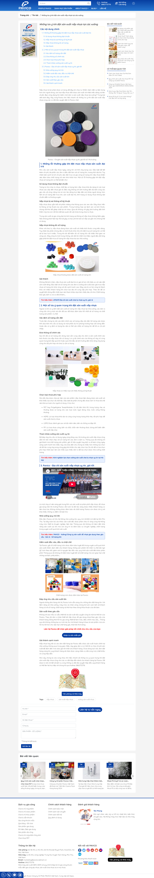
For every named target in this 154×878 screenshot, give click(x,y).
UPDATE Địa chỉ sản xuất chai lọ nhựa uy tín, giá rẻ (73, 300)
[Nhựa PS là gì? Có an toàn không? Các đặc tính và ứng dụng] (91, 770)
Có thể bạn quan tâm (116, 69)
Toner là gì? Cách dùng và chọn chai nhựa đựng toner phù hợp (126, 37)
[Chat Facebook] (14, 875)
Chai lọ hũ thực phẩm (26, 815)
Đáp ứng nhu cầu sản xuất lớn (58, 77)
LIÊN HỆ (103, 8)
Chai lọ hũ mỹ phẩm (26, 809)
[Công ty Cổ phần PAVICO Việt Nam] (28, 40)
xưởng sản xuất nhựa (86, 699)
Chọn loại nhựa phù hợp (55, 60)
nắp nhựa (50, 699)
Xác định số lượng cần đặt (56, 53)
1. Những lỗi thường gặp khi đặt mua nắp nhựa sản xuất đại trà (67, 33)
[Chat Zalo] (20, 875)
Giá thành (50, 46)
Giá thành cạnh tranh (54, 83)
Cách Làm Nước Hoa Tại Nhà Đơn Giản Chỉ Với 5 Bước (126, 53)
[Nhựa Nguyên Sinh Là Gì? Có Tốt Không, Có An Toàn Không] (120, 770)
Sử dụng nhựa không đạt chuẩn (58, 36)
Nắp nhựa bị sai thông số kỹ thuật (59, 40)
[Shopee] (96, 850)
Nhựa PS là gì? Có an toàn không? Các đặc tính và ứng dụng (120, 97)
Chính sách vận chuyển (57, 812)
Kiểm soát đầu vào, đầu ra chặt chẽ (60, 73)
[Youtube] (92, 850)
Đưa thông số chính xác (55, 56)
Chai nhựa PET (23, 838)
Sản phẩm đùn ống (25, 832)
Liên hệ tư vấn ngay (90, 709)
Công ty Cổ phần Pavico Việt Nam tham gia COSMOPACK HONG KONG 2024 (121, 86)
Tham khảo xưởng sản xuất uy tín (59, 63)
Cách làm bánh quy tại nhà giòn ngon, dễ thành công (125, 45)
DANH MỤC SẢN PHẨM (63, 8)
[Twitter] (84, 850)
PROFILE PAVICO (44, 8)
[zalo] (79, 854)
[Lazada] (100, 850)
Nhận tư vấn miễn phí (72, 635)
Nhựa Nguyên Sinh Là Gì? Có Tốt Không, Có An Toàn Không (120, 781)
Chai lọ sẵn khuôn (25, 817)
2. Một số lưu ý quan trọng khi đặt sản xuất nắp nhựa (64, 50)
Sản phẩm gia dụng (26, 826)
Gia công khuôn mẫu (26, 820)
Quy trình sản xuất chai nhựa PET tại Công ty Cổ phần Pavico (126, 60)
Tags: (41, 699)
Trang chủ (24, 15)
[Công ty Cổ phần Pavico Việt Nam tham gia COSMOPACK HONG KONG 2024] (34, 770)
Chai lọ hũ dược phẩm (26, 812)
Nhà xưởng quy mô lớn (55, 70)
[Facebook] (79, 850)
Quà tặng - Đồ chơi (25, 823)
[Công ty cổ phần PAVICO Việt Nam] (24, 6)
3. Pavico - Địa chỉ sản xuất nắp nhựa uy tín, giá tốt (62, 67)
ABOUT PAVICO (81, 8)
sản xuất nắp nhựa (66, 699)
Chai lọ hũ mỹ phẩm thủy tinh (29, 835)
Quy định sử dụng (55, 817)
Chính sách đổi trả (55, 815)
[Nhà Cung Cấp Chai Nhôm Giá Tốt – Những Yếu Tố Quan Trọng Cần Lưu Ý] (63, 770)
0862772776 (29, 862)
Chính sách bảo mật (56, 809)
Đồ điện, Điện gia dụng (27, 829)
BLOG (93, 8)
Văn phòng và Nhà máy (72, 694)
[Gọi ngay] (3, 875)
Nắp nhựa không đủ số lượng (57, 43)
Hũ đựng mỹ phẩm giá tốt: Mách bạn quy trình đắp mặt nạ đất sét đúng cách (125, 31)
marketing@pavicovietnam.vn (35, 860)
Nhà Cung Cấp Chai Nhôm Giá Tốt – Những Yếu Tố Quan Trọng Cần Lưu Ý (121, 92)
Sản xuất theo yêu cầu (55, 80)
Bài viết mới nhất (114, 24)
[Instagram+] (88, 850)
